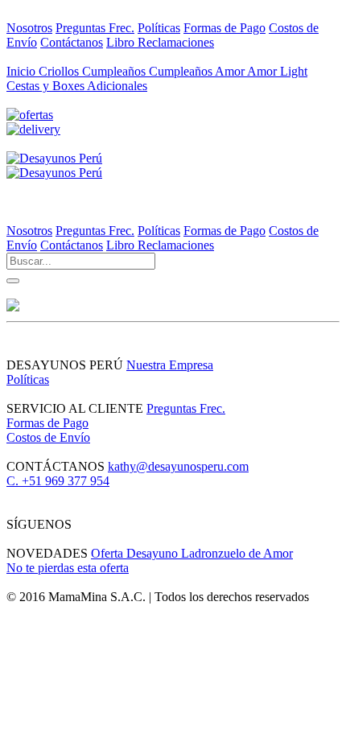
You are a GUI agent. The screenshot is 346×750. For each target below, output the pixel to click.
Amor (231, 71)
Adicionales (117, 86)
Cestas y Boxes (46, 86)
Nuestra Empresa (169, 365)
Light (293, 71)
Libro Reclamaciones (160, 42)
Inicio (22, 71)
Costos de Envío (48, 437)
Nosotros (29, 28)
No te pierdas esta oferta (67, 568)
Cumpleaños (115, 71)
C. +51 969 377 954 (57, 481)
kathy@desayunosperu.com (178, 466)
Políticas (159, 28)
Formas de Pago (224, 28)
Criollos (60, 71)
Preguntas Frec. (95, 28)
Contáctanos (71, 42)
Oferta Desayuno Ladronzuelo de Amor (192, 553)
